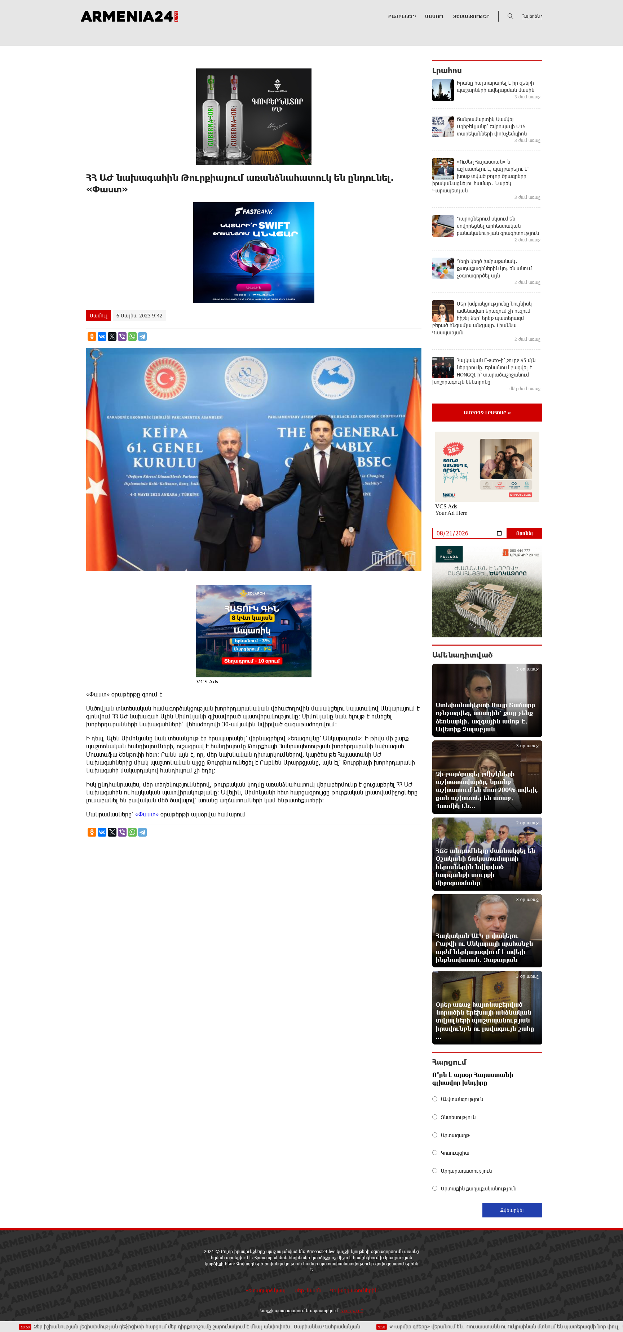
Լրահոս (447, 70)
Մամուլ (434, 16)
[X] (112, 336)
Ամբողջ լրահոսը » (487, 412)
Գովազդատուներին (353, 1290)
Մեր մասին (308, 1290)
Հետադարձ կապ (266, 1290)
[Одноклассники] (92, 336)
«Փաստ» (147, 814)
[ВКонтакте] (102, 336)
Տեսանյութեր (471, 16)
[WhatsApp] (132, 336)
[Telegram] (142, 336)
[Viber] (122, 336)
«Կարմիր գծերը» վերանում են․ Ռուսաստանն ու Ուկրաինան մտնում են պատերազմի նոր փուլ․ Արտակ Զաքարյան (460, 1326)
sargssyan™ (352, 1310)
